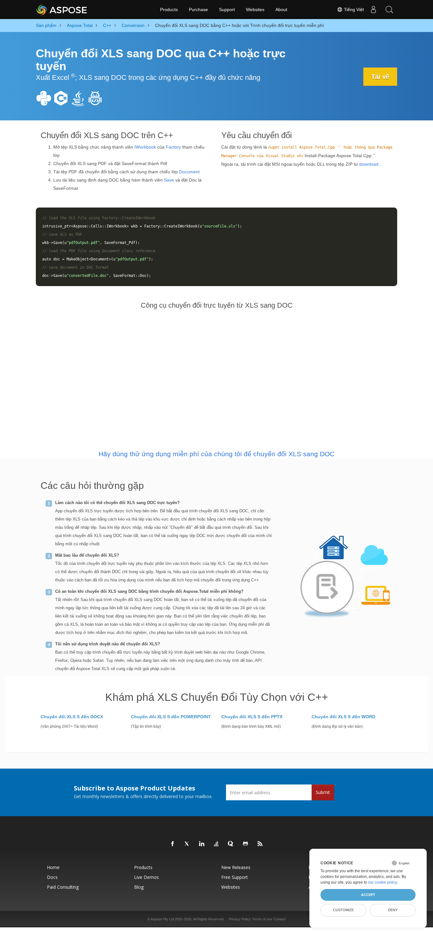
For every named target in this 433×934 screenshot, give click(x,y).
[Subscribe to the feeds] (260, 844)
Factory (173, 147)
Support (227, 9)
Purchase (198, 9)
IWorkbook (145, 147)
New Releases (235, 867)
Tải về (380, 76)
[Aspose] (62, 9)
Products (169, 9)
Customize (343, 910)
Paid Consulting (63, 887)
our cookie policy (382, 882)
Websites (255, 9)
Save (169, 179)
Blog (139, 887)
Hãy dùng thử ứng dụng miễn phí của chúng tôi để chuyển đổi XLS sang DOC (216, 453)
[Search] (389, 9)
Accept (368, 895)
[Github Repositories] (246, 844)
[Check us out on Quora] (231, 844)
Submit (323, 792)
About (281, 9)
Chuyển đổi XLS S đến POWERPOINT (171, 716)
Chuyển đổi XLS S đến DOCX (72, 716)
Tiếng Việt (353, 9)
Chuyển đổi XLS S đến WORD (343, 716)
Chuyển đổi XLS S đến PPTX (251, 716)
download (368, 164)
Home (53, 867)
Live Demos (146, 877)
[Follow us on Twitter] (187, 844)
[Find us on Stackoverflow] (216, 844)
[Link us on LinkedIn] (202, 844)
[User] (373, 9)
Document (189, 171)
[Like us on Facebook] (173, 844)
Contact (280, 919)
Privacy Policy (240, 919)
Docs (52, 877)
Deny (392, 910)
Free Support (234, 877)
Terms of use (262, 919)
